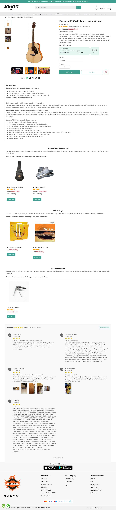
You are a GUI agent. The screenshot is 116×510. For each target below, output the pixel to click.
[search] (78, 7)
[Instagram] (17, 496)
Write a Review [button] (104, 327)
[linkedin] (39, 78)
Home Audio (76, 14)
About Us (44, 479)
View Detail (11, 199)
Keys (50, 14)
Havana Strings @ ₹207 (14, 247)
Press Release (69, 481)
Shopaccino (98, 508)
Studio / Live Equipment (38, 14)
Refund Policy (94, 487)
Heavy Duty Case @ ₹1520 (15, 187)
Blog (94, 14)
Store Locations (46, 496)
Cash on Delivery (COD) (48, 493)
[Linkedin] (11, 496)
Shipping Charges (46, 484)
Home (12, 14)
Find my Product (46, 490)
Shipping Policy (94, 484)
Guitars (19, 14)
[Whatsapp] (27, 78)
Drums (26, 14)
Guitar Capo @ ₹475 (13, 308)
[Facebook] (5, 496)
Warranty (44, 487)
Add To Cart (69, 72)
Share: (23, 78)
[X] (8, 496)
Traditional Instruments (62, 14)
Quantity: (62, 64)
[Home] (11, 7)
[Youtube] (14, 496)
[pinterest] (36, 78)
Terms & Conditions (33, 508)
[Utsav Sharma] (68, 388)
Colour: (61, 57)
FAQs (91, 481)
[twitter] (33, 78)
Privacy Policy (45, 481)
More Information (65, 45)
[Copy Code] (77, 52)
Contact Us (102, 14)
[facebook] (30, 78)
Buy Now (92, 72)
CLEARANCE (86, 14)
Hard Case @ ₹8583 (39, 187)
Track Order (93, 493)
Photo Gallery (69, 479)
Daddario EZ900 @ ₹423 (40, 247)
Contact (92, 479)
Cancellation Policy (96, 490)
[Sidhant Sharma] (16, 388)
